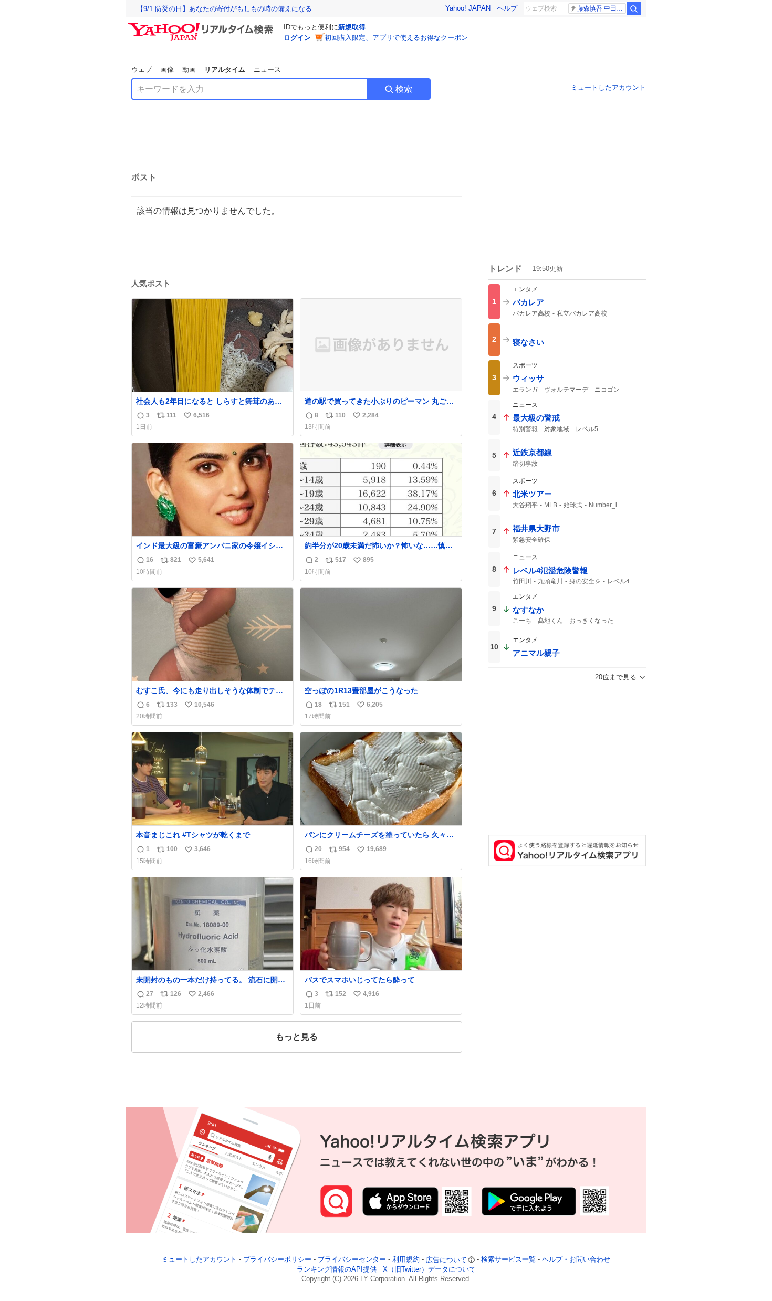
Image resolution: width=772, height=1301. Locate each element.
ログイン (297, 37)
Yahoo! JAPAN (468, 8)
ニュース (267, 70)
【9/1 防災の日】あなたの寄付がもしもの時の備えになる (224, 9)
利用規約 (406, 1260)
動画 (189, 70)
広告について (446, 1260)
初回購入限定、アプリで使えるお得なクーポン (396, 37)
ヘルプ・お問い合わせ (576, 1260)
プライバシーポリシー (277, 1260)
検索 (403, 89)
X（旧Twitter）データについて (429, 1269)
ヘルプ (507, 8)
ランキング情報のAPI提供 (337, 1269)
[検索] (634, 8)
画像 (167, 70)
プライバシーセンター (352, 1260)
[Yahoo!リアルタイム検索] (202, 26)
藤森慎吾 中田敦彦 (601, 8)
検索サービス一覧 (508, 1260)
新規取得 (352, 27)
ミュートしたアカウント (608, 87)
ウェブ (141, 70)
